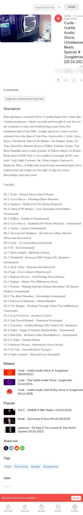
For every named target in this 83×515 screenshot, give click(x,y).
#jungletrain (50, 466)
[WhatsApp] (22, 448)
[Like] (58, 80)
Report (7, 486)
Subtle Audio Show (70, 17)
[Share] (66, 80)
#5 (55, 257)
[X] (6, 448)
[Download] (74, 80)
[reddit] (16, 448)
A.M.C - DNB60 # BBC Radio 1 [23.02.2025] (45, 410)
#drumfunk (21, 466)
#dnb (8, 466)
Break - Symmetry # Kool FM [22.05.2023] (44, 419)
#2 (62, 325)
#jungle (35, 466)
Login (71, 7)
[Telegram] (11, 448)
